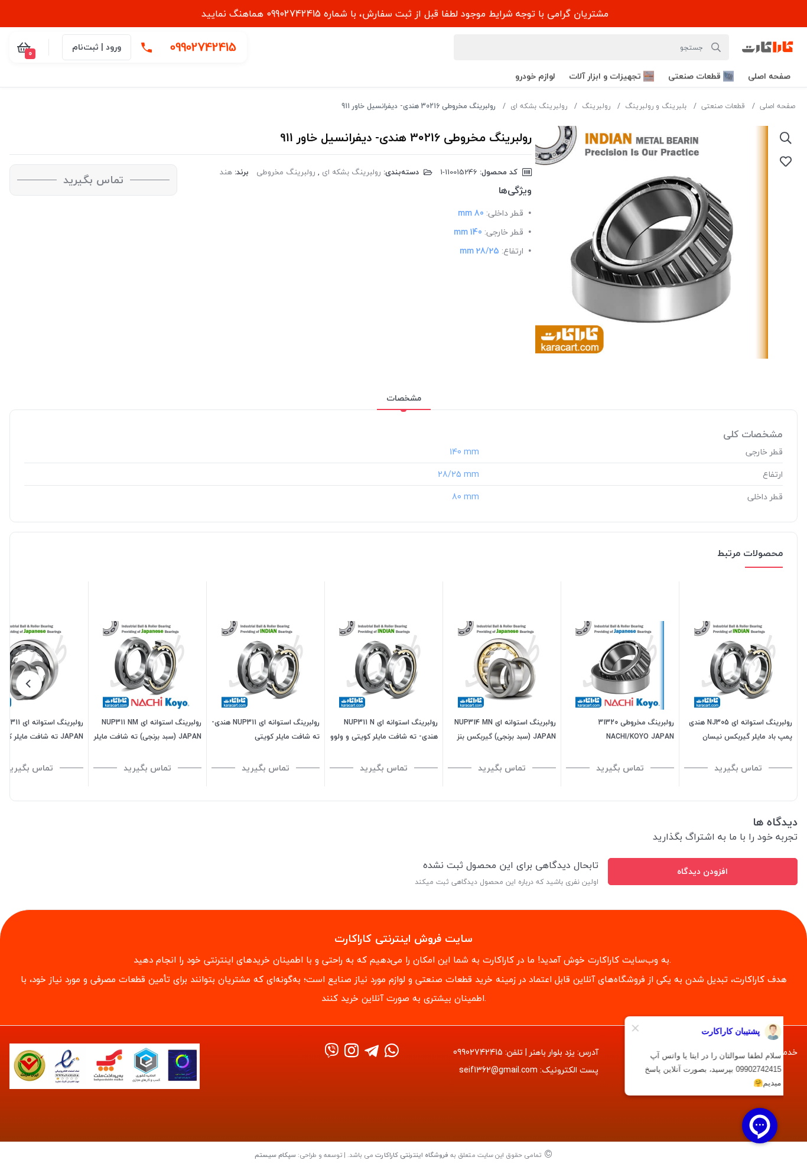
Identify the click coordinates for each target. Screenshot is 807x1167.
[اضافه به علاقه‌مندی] (786, 161)
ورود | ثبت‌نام (96, 47)
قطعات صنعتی (723, 106)
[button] (769, 75)
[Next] (29, 684)
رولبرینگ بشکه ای (538, 106)
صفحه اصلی (777, 106)
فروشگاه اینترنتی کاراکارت (411, 1155)
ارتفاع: (512, 250)
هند (226, 171)
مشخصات (403, 398)
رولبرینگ (596, 106)
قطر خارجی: (503, 232)
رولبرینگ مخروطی (285, 171)
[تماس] (146, 47)
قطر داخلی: (504, 213)
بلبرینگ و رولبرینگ (655, 106)
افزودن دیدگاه (702, 871)
